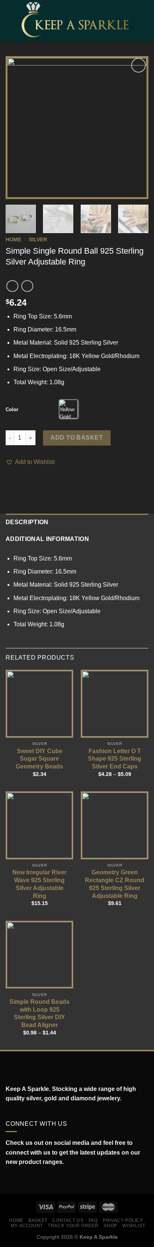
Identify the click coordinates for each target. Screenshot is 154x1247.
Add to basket (76, 437)
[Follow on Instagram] (18, 1180)
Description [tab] (27, 522)
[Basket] (144, 20)
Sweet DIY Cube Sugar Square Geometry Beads (39, 759)
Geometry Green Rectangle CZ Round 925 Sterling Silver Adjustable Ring (114, 884)
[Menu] (10, 20)
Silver (38, 239)
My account (27, 1225)
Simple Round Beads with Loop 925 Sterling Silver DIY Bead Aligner (39, 1013)
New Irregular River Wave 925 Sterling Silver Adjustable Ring (39, 884)
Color (12, 409)
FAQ (93, 1220)
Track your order (73, 1225)
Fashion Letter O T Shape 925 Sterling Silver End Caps (114, 759)
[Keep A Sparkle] (77, 20)
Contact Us (67, 1220)
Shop (110, 1225)
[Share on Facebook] (10, 482)
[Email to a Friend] (28, 482)
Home (13, 239)
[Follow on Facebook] (9, 1180)
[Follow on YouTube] (42, 1180)
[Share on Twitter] (19, 482)
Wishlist (133, 1225)
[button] (30, 462)
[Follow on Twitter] (26, 1180)
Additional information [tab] (47, 539)
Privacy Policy (123, 1220)
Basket (37, 1220)
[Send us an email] (34, 1180)
